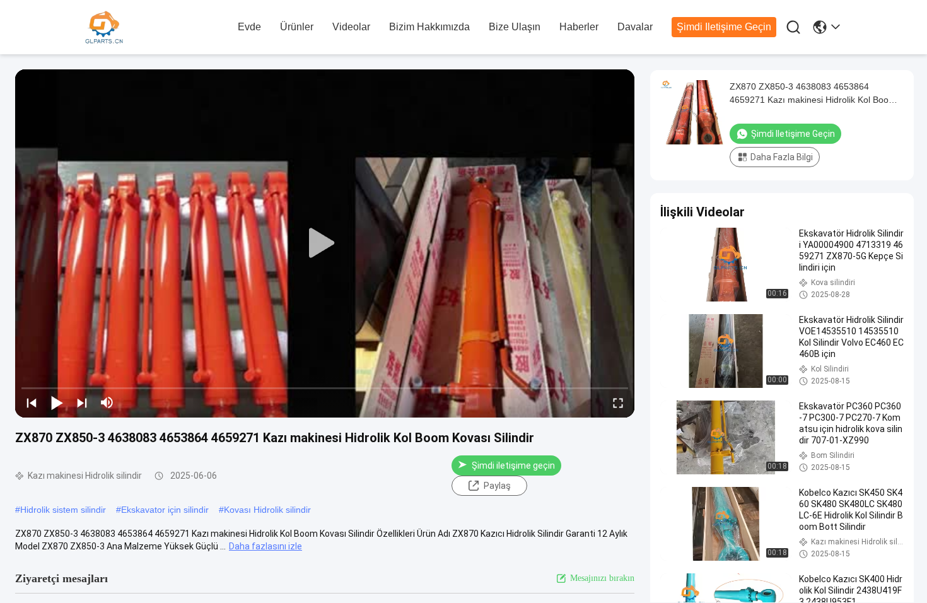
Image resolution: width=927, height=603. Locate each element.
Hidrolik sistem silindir (63, 510)
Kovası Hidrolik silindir (267, 510)
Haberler (578, 26)
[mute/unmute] (107, 402)
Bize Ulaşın (514, 26)
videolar (351, 26)
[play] (325, 243)
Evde (249, 26)
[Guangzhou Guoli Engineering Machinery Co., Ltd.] (154, 28)
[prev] (31, 402)
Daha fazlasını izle (265, 546)
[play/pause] (56, 402)
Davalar (635, 26)
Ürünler (296, 26)
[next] (82, 402)
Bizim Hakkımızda (429, 26)
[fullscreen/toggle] (618, 402)
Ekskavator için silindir (165, 510)
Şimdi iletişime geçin (724, 26)
